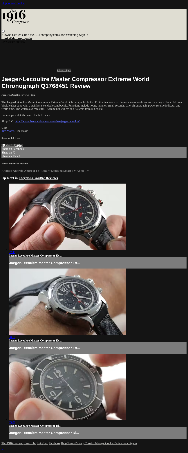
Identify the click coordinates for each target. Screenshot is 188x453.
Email (20, 145)
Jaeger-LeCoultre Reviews (15, 94)
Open (68, 70)
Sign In (27, 38)
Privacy (80, 443)
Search (17, 34)
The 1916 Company (13, 443)
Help (64, 443)
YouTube (30, 443)
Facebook (7, 145)
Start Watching (69, 34)
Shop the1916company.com (40, 34)
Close (61, 70)
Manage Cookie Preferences (112, 443)
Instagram (42, 443)
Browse (6, 34)
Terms (71, 443)
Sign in (83, 34)
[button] (3, 31)
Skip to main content (13, 3)
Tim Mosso (8, 131)
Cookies (90, 443)
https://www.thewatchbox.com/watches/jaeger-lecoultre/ (47, 121)
